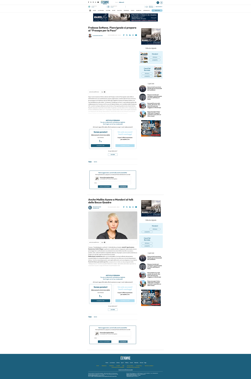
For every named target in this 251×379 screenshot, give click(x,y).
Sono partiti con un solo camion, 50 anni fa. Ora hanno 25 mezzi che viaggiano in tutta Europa (154, 105)
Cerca (158, 2)
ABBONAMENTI (159, 6)
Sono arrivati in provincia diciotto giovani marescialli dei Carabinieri (154, 88)
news (95, 162)
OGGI (93, 7)
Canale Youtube (98, 2)
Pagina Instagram (94, 2)
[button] (161, 2)
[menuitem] (94, 10)
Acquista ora (100, 145)
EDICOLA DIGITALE (151, 7)
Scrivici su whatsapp (96, 2)
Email (95, 182)
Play (102, 92)
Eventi (112, 7)
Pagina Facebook (89, 2)
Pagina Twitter (91, 2)
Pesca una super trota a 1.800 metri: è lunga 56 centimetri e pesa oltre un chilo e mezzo (154, 114)
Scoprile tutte (125, 145)
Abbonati (121, 2)
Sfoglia (155, 57)
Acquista (155, 60)
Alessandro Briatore (98, 35)
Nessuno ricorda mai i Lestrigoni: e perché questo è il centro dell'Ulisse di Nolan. (154, 97)
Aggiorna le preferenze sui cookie (125, 369)
